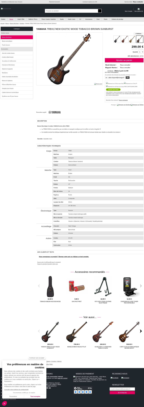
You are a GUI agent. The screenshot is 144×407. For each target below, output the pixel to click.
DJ (80, 19)
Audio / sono (71, 19)
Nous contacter (123, 100)
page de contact (62, 378)
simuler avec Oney (113, 89)
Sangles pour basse (7, 88)
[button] (4, 403)
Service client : (133, 2)
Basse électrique (7, 37)
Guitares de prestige (117, 19)
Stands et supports (7, 69)
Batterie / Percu (33, 19)
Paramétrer (13, 396)
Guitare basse (5, 33)
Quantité (135, 52)
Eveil (98, 19)
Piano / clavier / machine (49, 19)
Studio (62, 19)
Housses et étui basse (8, 65)
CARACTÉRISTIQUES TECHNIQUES (49, 146)
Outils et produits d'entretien (10, 76)
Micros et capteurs (7, 80)
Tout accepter (35, 396)
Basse (11, 19)
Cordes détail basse (7, 57)
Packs (105, 19)
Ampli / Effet (20, 19)
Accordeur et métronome (9, 61)
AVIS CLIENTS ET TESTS (45, 252)
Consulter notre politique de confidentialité (16, 389)
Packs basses (6, 45)
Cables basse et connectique (10, 92)
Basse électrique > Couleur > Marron (51, 361)
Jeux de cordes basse (8, 53)
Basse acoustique (7, 41)
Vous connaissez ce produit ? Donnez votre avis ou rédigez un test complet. (64, 256)
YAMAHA (41, 29)
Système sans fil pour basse (10, 96)
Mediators (5, 73)
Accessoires (88, 19)
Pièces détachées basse (9, 84)
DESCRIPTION (42, 121)
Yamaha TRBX (48, 364)
